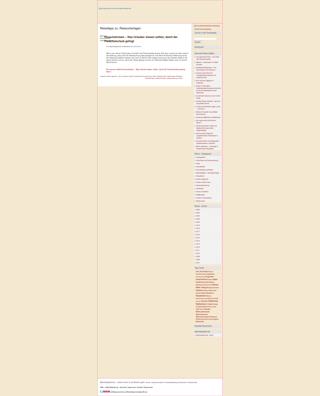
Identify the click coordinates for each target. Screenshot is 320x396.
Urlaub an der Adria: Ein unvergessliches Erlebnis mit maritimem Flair (206, 75)
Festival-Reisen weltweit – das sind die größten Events (208, 102)
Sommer (198, 301)
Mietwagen (210, 287)
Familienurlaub (201, 274)
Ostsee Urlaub (207, 290)
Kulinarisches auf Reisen (204, 170)
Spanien (204, 301)
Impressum (132, 387)
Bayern (211, 271)
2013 (198, 244)
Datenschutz (148, 387)
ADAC (198, 271)
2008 (198, 259)
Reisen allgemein (112, 76)
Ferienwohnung (200, 277)
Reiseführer (200, 176)
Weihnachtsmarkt (203, 311)
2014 (198, 241)
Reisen (208, 296)
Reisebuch (210, 293)
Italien (215, 279)
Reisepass (179, 76)
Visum (202, 309)
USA (197, 309)
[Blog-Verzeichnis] (105, 392)
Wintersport (213, 317)
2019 (198, 225)
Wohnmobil (209, 319)
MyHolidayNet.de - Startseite (116, 387)
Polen (214, 290)
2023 (198, 216)
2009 (198, 256)
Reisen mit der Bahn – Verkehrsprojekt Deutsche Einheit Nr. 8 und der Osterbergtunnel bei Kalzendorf (208, 89)
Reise (154, 76)
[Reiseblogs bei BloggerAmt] (117, 392)
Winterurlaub (200, 201)
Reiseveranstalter (161, 78)
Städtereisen (200, 195)
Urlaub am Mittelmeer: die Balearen (208, 117)
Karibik (198, 282)
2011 (198, 250)
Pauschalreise (138, 76)
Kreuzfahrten (200, 166)
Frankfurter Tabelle (127, 76)
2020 (198, 222)
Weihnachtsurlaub (202, 316)
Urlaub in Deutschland (204, 198)
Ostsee (199, 290)
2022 (198, 219)
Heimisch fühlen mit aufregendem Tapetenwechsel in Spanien (207, 142)
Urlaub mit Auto (211, 307)
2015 (198, 238)
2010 (198, 253)
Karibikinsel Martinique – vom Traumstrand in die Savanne (206, 68)
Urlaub (180, 78)
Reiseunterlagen (150, 78)
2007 (198, 263)
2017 (198, 231)
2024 (198, 213)
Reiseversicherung (172, 78)
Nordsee (216, 287)
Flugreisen (210, 276)
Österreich (200, 321)
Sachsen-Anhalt (212, 298)
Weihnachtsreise (202, 314)
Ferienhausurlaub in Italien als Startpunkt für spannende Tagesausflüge (206, 128)
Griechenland (201, 279)
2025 (198, 209)
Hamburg (209, 279)
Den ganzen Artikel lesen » (145, 70)
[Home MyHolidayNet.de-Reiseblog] (207, 26)
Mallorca (211, 282)
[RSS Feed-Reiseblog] (202, 29)
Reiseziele (200, 188)
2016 (198, 234)
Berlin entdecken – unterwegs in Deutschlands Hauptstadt (207, 147)
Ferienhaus (210, 274)
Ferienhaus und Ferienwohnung (207, 160)
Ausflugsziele (200, 157)
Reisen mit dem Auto (203, 182)
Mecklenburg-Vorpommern (204, 285)
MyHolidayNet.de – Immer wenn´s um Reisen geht (122, 382)
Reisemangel (171, 76)
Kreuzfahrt (205, 282)
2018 (198, 228)
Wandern (207, 309)
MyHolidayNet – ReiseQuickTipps (207, 173)
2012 (198, 247)
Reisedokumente (162, 76)
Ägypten (216, 319)
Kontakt (140, 387)
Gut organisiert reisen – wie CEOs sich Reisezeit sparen (207, 58)
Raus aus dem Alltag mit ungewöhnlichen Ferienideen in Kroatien (207, 135)
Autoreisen (204, 271)
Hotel (198, 163)
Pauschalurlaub (147, 76)
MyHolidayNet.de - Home (204, 335)
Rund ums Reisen (202, 191)
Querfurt (198, 293)
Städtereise (213, 300)
